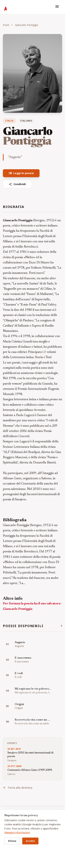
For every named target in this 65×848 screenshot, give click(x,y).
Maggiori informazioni (17, 832)
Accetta (30, 841)
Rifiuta (12, 841)
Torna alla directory (17, 787)
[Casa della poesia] (5, 7)
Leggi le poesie (21, 173)
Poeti (6, 25)
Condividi (17, 184)
